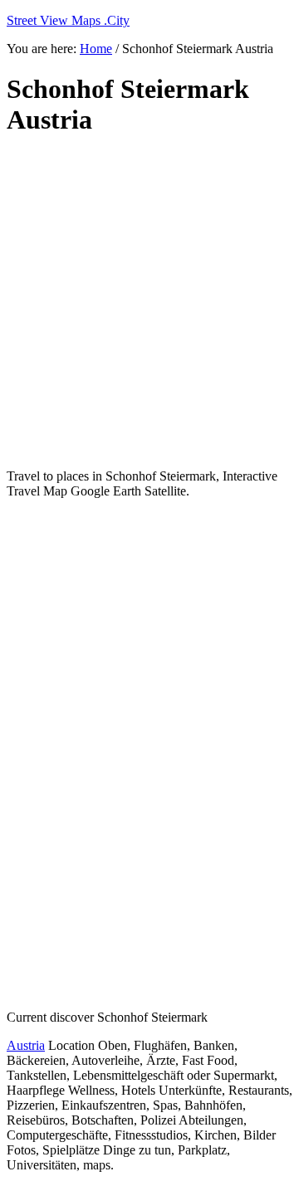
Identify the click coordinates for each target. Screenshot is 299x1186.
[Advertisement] (149, 303)
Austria (26, 1045)
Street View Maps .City (68, 20)
